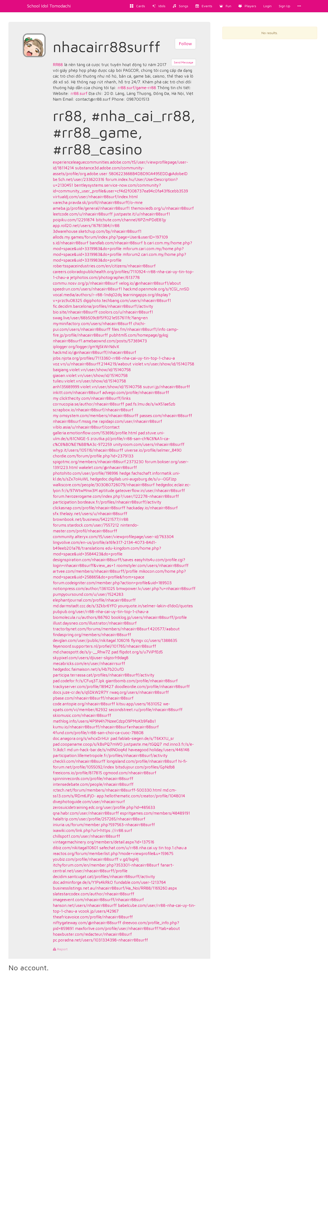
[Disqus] (109, 1039)
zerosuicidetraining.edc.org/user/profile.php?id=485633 (104, 807)
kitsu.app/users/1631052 (139, 703)
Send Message (183, 62)
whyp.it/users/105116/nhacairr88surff (88, 450)
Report (61, 949)
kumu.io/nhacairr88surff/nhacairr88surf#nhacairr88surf (106, 727)
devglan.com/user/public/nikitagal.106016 (91, 640)
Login (267, 6)
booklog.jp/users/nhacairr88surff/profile (149, 617)
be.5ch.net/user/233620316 (78, 179)
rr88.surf (79, 93)
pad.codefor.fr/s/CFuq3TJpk (78, 680)
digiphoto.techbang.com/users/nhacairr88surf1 (127, 300)
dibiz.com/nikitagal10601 (75, 847)
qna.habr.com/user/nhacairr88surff (86, 813)
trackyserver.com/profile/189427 (83, 686)
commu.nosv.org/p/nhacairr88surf (85, 283)
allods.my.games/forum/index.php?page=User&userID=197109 (110, 237)
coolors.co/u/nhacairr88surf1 (126, 312)
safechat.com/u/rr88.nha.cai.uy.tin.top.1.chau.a (143, 847)
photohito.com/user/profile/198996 (85, 473)
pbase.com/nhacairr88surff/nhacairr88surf (93, 698)
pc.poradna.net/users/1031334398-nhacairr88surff (100, 940)
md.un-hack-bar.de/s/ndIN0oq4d (97, 749)
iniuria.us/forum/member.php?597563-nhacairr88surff (104, 824)
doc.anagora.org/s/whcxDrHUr (81, 738)
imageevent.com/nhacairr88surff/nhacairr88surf (98, 899)
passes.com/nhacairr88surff (166, 415)
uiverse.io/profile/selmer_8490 (153, 450)
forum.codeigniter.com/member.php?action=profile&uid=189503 (112, 582)
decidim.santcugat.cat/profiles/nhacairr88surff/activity (104, 876)
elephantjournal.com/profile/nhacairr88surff (94, 600)
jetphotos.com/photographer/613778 (105, 277)
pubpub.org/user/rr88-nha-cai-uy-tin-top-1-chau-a (100, 611)
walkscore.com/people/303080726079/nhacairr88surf (104, 484)
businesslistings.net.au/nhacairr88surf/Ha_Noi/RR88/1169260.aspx (115, 888)
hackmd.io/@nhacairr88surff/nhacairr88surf (94, 352)
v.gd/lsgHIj (129, 859)
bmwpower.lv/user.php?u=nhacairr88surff (155, 588)
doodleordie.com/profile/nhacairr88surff (152, 686)
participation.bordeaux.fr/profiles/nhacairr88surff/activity (107, 502)
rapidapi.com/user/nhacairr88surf (130, 421)
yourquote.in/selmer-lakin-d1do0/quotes (155, 605)
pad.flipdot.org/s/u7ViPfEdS (137, 652)
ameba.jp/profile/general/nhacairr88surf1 (91, 208)
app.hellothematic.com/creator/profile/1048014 (141, 795)
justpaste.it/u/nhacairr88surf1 (142, 214)
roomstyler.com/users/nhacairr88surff (152, 565)
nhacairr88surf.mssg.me (75, 421)
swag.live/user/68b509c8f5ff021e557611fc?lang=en (100, 317)
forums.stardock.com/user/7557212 (86, 525)
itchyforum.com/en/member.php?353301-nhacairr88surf (106, 865)
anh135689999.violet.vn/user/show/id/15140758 (97, 386)
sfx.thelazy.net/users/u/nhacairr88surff (90, 513)
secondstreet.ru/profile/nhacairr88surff (145, 709)
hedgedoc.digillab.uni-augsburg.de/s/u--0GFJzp (133, 479)
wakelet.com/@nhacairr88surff (108, 467)
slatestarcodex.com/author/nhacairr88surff (93, 893)
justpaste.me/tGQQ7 (143, 744)
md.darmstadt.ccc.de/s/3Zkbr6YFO (85, 605)
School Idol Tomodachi (49, 5)
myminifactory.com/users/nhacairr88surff (92, 323)
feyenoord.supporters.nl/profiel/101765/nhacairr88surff (104, 646)
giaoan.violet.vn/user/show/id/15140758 (90, 375)
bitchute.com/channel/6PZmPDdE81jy (131, 219)
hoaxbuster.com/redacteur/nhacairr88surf (92, 934)
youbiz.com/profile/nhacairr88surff (85, 859)
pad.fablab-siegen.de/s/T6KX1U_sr (142, 738)
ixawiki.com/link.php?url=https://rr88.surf (92, 830)
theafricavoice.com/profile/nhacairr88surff (93, 917)
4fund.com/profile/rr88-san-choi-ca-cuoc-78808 (98, 732)
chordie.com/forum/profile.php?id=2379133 (93, 456)
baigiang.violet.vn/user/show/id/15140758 (92, 369)
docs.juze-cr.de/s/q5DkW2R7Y (80, 692)
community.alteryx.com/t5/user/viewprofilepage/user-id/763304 (113, 536)
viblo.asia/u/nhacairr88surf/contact (86, 427)
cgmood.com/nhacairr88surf (129, 772)
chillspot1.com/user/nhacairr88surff (86, 836)
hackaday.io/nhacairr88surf (152, 507)
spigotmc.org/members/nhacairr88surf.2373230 (98, 461)
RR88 (58, 64)
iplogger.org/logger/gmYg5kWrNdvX (86, 346)
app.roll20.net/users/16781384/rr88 (86, 225)
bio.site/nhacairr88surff (75, 312)
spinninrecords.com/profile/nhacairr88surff (93, 778)
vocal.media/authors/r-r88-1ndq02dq (87, 294)
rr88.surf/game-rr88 (137, 87)
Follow (185, 43)
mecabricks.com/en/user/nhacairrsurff (89, 663)
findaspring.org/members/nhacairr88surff (92, 634)
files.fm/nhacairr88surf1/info (138, 329)
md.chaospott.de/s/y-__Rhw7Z (81, 652)
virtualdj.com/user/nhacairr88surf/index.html (95, 196)
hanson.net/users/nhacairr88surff (85, 905)
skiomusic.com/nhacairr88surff (82, 715)
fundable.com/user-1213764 (140, 882)
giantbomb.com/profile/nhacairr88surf (142, 680)
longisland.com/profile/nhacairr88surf (142, 761)
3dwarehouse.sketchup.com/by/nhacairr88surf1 (97, 231)
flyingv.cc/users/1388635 (154, 640)
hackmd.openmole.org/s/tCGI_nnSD (156, 289)
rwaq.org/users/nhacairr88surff (139, 692)
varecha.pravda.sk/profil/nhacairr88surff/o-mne (98, 202)
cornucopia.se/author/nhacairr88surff (88, 404)
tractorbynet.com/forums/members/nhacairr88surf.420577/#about (116, 629)
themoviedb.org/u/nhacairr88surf (162, 208)
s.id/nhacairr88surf (70, 242)
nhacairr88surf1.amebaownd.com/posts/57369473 (100, 340)
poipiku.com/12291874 (74, 219)
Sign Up (284, 6)
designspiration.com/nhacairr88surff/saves (93, 559)
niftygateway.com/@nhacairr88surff (87, 922)
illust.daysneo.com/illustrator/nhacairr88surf (95, 623)
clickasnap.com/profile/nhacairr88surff (89, 507)
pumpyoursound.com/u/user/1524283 (88, 594)
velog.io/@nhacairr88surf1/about (150, 283)
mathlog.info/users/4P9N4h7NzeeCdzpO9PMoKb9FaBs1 (104, 721)
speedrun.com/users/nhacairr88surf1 (87, 289)
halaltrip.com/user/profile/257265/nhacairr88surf (99, 819)
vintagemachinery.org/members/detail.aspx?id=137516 (103, 842)
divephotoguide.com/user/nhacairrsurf (89, 801)
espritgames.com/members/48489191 (155, 813)
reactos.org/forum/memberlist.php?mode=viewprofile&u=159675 (113, 853)
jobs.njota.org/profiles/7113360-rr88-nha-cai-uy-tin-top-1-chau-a (114, 358)
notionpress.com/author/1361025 (84, 588)
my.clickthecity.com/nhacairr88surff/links (92, 398)
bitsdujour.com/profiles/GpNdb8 (145, 767)
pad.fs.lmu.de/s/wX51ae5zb (150, 404)
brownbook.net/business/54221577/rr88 (90, 519)
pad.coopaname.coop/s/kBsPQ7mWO (87, 744)
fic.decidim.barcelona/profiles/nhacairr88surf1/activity (103, 306)
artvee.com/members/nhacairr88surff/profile (95, 571)
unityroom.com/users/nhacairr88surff (148, 444)
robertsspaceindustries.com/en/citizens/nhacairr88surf (104, 266)
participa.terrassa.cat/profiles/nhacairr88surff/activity (103, 675)
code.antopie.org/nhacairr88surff (84, 703)
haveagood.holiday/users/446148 (158, 749)
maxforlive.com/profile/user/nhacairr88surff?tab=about (127, 928)
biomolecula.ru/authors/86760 (81, 617)
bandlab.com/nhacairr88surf (116, 242)
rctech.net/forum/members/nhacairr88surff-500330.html (107, 790)
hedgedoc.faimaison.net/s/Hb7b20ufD (88, 669)
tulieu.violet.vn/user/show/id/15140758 (89, 381)
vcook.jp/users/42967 (98, 911)
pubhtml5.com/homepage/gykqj (138, 335)
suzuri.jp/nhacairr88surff (166, 386)
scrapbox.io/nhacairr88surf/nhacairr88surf (93, 409)
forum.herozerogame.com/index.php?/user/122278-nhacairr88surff (116, 496)
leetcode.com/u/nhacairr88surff (83, 214)
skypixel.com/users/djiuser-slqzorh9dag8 (90, 657)
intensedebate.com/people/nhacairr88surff (93, 784)
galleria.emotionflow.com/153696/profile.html (95, 432)
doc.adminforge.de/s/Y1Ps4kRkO (83, 882)
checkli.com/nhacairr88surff (79, 761)
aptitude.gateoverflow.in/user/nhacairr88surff (142, 490)
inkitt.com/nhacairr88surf (77, 392)
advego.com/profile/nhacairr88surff (135, 392)
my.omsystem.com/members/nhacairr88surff (95, 415)
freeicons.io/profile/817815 (77, 772)
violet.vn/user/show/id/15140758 (163, 364)
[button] (225, 6)
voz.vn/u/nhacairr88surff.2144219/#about (92, 364)
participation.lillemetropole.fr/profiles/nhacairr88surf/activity (110, 755)
